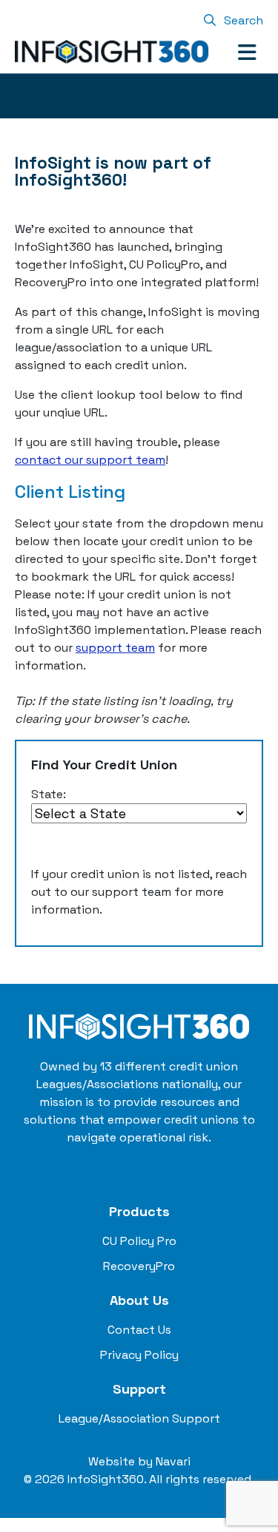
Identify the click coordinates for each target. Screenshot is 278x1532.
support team (115, 647)
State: (48, 794)
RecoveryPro (139, 1266)
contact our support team (90, 460)
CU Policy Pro (139, 1241)
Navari (173, 1461)
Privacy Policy (139, 1355)
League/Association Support (139, 1418)
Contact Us (139, 1329)
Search (242, 20)
